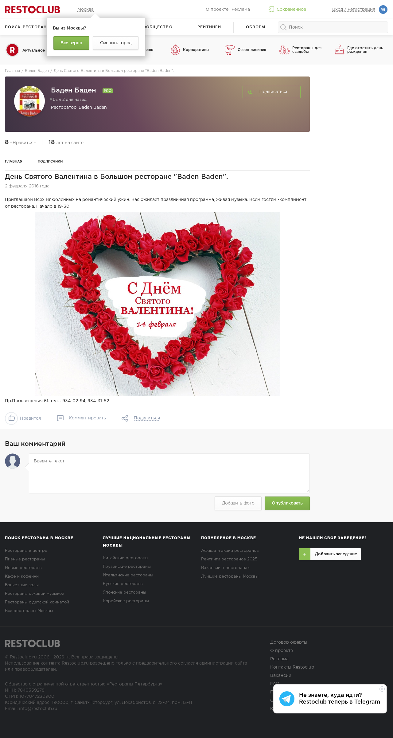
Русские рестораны (123, 584)
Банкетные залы (22, 585)
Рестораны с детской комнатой (37, 602)
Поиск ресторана (27, 27)
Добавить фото (238, 503)
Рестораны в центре (26, 550)
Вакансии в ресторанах (225, 568)
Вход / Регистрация (353, 9)
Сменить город (115, 43)
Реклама (241, 9)
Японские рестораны (124, 592)
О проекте (217, 9)
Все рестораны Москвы (29, 611)
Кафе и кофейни (22, 576)
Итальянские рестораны (128, 575)
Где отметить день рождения (365, 49)
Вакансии (280, 675)
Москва (85, 9)
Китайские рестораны (125, 558)
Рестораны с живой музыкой (34, 593)
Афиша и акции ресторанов (230, 550)
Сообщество (156, 27)
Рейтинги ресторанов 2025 (229, 559)
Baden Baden (93, 107)
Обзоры (256, 27)
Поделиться (147, 418)
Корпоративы (196, 50)
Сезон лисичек (252, 50)
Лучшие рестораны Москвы (230, 576)
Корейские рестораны (126, 601)
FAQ (274, 684)
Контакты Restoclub (292, 667)
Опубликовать (287, 503)
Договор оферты (288, 642)
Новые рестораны (23, 568)
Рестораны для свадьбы (306, 49)
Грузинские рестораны (127, 566)
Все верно (71, 43)
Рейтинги (209, 27)
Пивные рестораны (25, 559)
